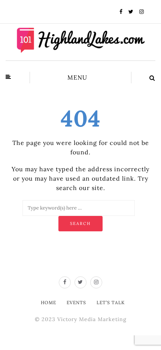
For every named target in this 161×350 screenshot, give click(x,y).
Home (48, 302)
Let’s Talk (111, 302)
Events (76, 302)
